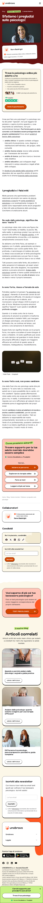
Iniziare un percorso (20, 467)
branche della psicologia (27, 176)
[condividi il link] (23, 539)
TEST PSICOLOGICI (21, 611)
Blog (3, 11)
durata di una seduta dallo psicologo (19, 171)
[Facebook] (6, 539)
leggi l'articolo (13, 680)
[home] (8, 3)
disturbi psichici (28, 235)
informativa (14, 564)
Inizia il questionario (15, 107)
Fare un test (20, 480)
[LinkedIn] (12, 863)
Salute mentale (15, 497)
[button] (39, 3)
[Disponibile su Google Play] (23, 855)
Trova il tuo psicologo (21, 896)
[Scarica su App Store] (8, 855)
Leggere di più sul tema (20, 486)
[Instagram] (7, 863)
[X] (10, 539)
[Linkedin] (14, 539)
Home (4, 497)
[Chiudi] (40, 889)
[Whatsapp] (19, 539)
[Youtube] (16, 863)
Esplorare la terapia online (20, 474)
